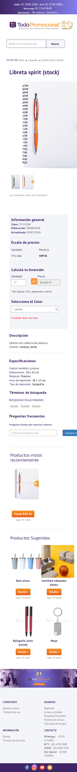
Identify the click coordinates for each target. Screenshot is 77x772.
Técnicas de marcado (14, 740)
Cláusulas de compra (55, 723)
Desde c (23, 592)
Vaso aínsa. (23, 580)
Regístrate (49, 708)
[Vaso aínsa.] (26, 561)
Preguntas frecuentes (55, 715)
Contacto (51, 12)
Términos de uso (12, 712)
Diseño (6, 736)
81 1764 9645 (43, 8)
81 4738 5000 (53, 4)
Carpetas (33, 60)
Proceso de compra (54, 719)
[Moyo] (57, 621)
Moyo (54, 641)
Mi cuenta (38, 12)
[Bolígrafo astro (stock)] (26, 621)
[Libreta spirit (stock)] (26, 483)
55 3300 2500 (29, 4)
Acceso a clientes (53, 712)
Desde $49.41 (23, 514)
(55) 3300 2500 (61, 748)
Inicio (21, 60)
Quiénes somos (11, 708)
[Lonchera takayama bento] (57, 561)
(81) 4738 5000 (59, 744)
